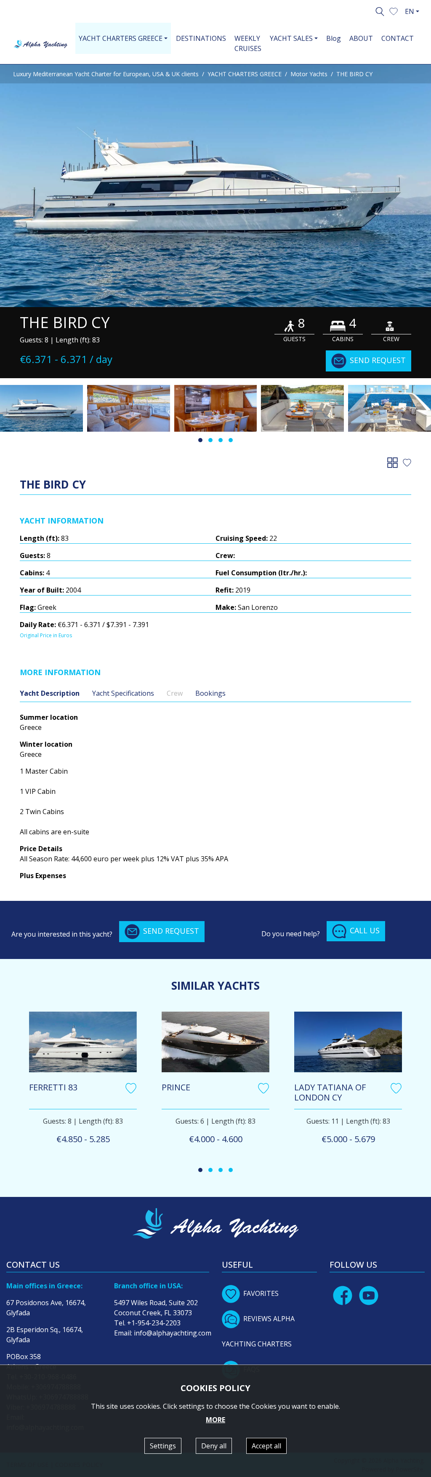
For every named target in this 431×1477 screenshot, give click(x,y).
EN (409, 11)
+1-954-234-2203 (154, 1322)
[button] (393, 10)
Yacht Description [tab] (50, 693)
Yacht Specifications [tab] (123, 693)
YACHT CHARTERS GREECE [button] (120, 38)
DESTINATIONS (201, 38)
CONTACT (397, 38)
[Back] (394, 462)
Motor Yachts (308, 74)
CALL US (365, 930)
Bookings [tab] (210, 693)
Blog (333, 38)
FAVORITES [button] (261, 1293)
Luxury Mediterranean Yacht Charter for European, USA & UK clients (106, 74)
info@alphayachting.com (172, 1333)
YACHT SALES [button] (291, 38)
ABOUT (361, 38)
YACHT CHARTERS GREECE (245, 74)
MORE (215, 1419)
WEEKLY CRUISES (247, 43)
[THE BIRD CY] (215, 185)
